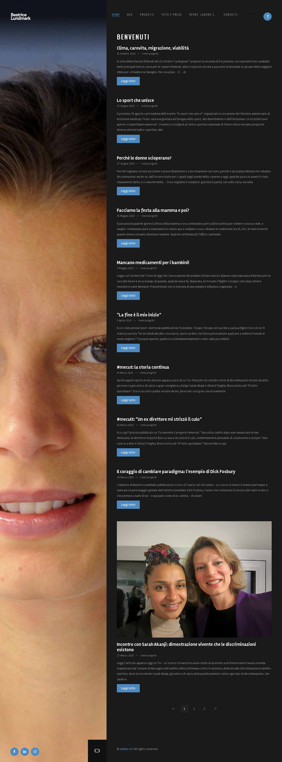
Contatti (231, 14)
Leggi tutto (128, 81)
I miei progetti (150, 53)
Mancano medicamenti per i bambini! (153, 262)
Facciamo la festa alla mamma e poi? (153, 210)
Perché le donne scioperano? (144, 158)
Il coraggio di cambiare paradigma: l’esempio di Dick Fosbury (176, 471)
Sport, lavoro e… (202, 14)
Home (116, 14)
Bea (130, 14)
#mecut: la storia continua (143, 367)
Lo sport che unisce (135, 100)
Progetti (147, 14)
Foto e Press (171, 14)
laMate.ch (126, 749)
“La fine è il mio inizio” (139, 315)
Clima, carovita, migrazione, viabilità (153, 48)
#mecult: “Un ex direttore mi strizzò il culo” (159, 419)
